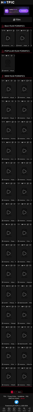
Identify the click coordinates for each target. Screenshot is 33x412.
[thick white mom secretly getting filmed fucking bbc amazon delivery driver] (24, 294)
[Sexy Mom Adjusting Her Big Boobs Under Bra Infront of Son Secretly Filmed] (24, 274)
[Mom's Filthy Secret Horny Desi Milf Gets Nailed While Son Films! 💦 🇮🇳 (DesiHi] (8, 356)
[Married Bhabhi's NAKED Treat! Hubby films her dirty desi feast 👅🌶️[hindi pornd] (8, 376)
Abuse (23, 398)
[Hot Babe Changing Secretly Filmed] (8, 212)
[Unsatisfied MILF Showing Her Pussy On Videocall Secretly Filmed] (24, 233)
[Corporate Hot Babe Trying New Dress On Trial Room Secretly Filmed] (8, 192)
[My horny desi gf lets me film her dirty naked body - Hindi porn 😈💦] (8, 335)
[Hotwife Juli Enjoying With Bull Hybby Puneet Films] (24, 130)
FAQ (27, 396)
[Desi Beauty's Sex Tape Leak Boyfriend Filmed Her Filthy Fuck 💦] (8, 294)
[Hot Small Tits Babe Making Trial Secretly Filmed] (8, 171)
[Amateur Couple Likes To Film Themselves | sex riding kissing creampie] (24, 212)
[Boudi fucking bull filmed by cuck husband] (8, 110)
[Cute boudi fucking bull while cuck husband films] (8, 89)
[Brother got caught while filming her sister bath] (24, 110)
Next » (19, 392)
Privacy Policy (12, 396)
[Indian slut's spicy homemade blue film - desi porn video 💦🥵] (24, 356)
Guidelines (21, 396)
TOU (4, 396)
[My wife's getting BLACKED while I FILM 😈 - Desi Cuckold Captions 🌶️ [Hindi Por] (24, 315)
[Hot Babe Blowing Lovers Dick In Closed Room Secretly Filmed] (8, 233)
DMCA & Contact (14, 398)
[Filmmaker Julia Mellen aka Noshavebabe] (24, 89)
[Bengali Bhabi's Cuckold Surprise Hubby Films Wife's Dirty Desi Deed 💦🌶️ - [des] (8, 315)
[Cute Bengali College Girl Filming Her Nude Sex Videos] (24, 335)
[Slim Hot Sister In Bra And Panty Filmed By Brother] (24, 192)
